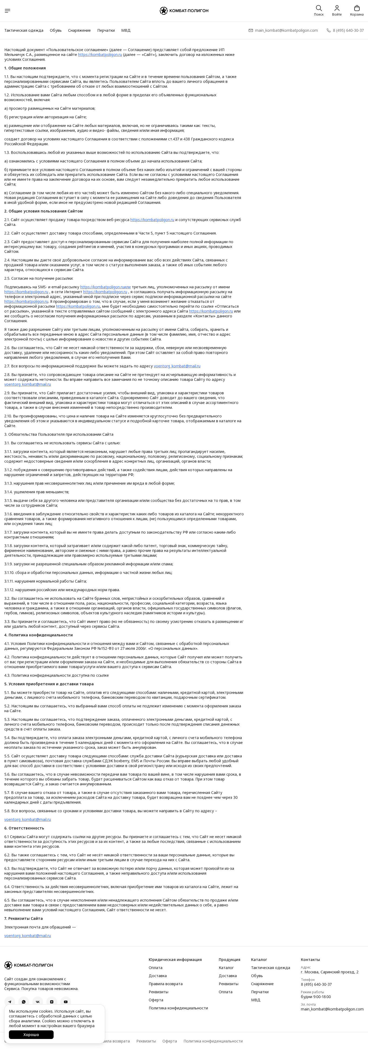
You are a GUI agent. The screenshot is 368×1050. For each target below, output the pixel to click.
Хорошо (31, 1034)
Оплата (155, 967)
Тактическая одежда (23, 30)
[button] (9, 1001)
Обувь (56, 30)
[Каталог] (7, 11)
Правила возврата (166, 983)
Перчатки (106, 30)
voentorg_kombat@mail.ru (177, 365)
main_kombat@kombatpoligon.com (332, 1009)
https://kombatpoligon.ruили (105, 286)
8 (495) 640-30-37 (316, 984)
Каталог (226, 967)
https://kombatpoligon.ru (100, 54)
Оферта (156, 1000)
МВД (126, 30)
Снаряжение (79, 30)
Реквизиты (158, 991)
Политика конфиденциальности (178, 1008)
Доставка (158, 975)
